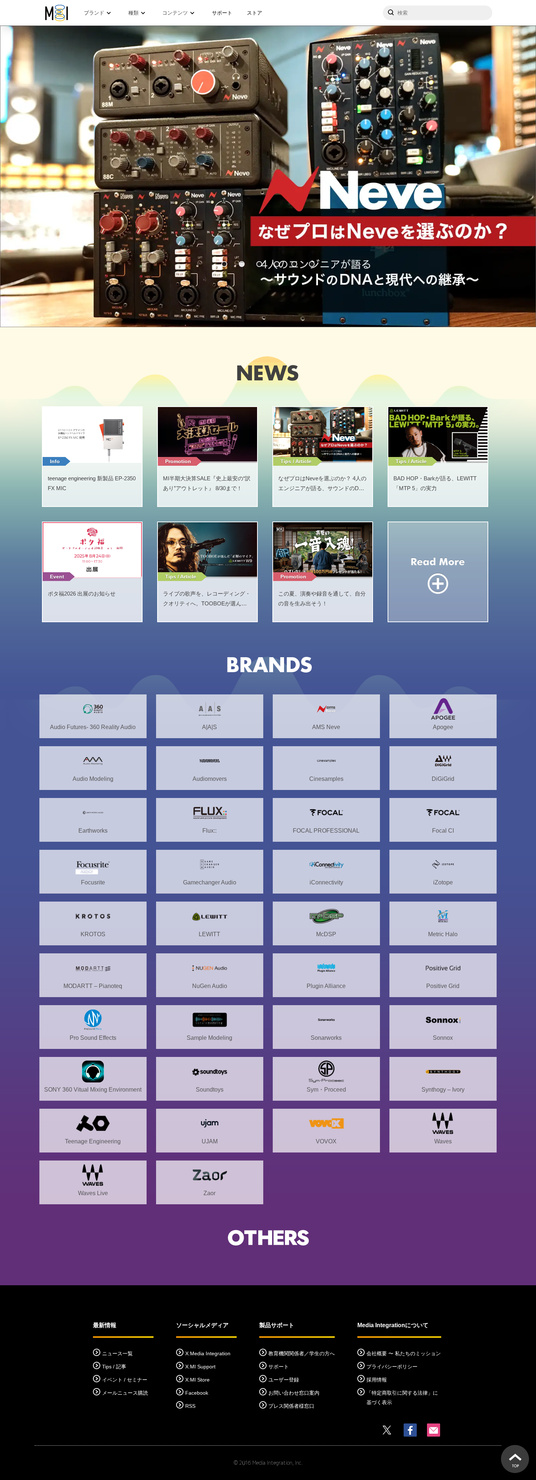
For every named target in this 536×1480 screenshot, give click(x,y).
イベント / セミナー (124, 1380)
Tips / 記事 (114, 1366)
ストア (254, 13)
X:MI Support (200, 1366)
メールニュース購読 (125, 1393)
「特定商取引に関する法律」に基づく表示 (402, 1397)
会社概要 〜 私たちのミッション (403, 1353)
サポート (222, 13)
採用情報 (376, 1380)
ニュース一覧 (117, 1353)
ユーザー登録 (283, 1380)
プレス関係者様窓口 (291, 1406)
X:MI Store (197, 1380)
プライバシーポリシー (391, 1366)
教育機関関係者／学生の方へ (301, 1353)
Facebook (196, 1393)
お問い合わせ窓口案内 (293, 1393)
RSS (190, 1406)
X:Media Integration (207, 1353)
